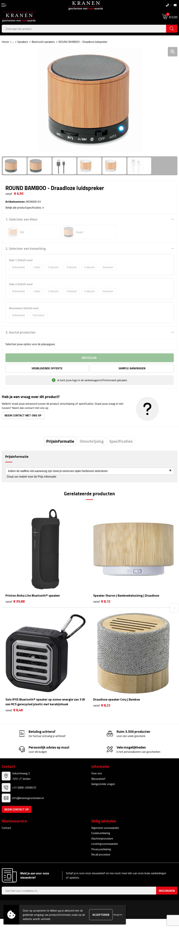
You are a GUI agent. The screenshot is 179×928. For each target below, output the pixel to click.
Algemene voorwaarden (105, 828)
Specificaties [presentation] (121, 441)
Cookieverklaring (100, 833)
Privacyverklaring (101, 849)
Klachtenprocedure (102, 838)
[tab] (60, 441)
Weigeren (117, 914)
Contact (6, 828)
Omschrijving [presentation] (92, 441)
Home (5, 42)
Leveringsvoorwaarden (104, 844)
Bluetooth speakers (43, 42)
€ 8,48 (14, 710)
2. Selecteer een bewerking (25, 248)
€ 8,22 (101, 705)
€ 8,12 (101, 601)
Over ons (96, 773)
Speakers (22, 42)
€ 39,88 (15, 601)
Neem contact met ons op (23, 415)
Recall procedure (100, 854)
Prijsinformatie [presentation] (60, 441)
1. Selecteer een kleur (21, 219)
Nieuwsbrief (98, 779)
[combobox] (84, 29)
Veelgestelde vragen (103, 784)
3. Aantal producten (20, 332)
